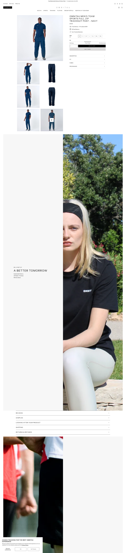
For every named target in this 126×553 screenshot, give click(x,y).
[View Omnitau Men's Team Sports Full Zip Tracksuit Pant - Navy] (52, 120)
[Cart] (121, 7)
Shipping (19, 427)
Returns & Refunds (24, 432)
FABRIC (71, 63)
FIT (70, 59)
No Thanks (33, 549)
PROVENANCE (73, 66)
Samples (19, 418)
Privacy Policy (25, 545)
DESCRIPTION (73, 56)
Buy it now (88, 49)
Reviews (19, 413)
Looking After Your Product (28, 422)
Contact (5, 3)
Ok (20, 549)
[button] (45, 10)
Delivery (11, 3)
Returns (17, 3)
